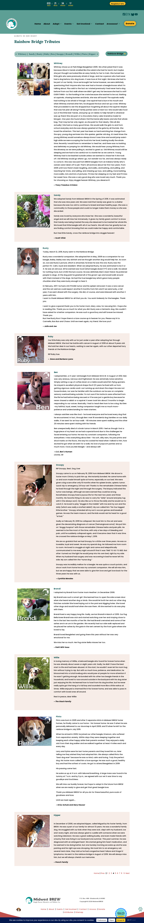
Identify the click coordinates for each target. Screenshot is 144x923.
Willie (77, 54)
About (47, 23)
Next (128, 873)
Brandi (69, 54)
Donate (130, 23)
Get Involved (71, 909)
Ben (53, 54)
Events (60, 909)
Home (38, 23)
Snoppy (60, 54)
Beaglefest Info (117, 3)
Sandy (32, 54)
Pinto (84, 54)
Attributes (68, 912)
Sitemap (79, 912)
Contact (99, 23)
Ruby (46, 54)
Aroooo (92, 909)
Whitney (22, 54)
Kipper (92, 54)
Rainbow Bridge (117, 53)
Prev (103, 873)
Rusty (40, 54)
